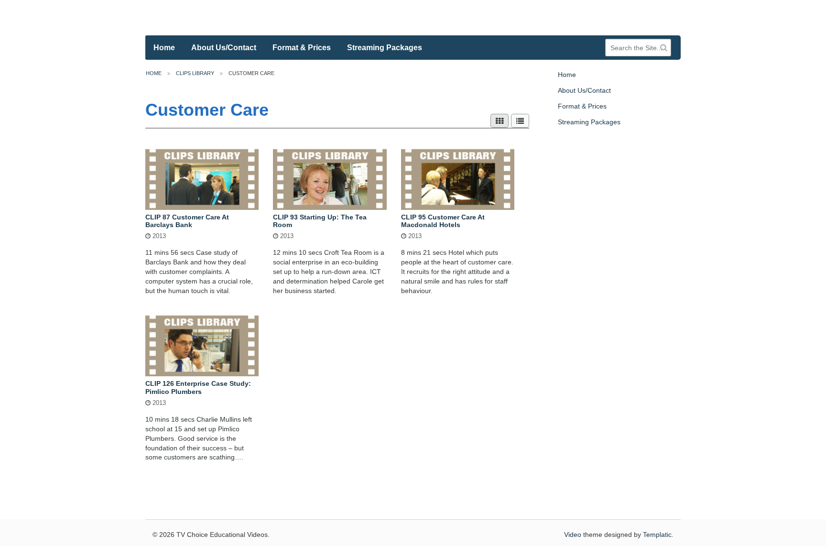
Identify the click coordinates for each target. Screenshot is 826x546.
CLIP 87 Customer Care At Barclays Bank (187, 221)
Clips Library (195, 73)
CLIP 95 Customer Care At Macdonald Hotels (443, 221)
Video (572, 534)
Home (164, 48)
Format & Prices (301, 48)
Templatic (657, 534)
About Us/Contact (223, 48)
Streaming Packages (384, 48)
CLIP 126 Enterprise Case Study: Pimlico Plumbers (198, 387)
